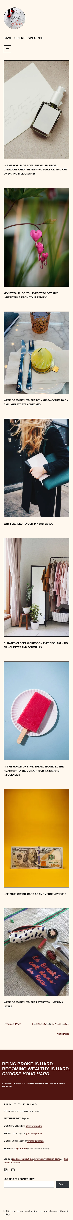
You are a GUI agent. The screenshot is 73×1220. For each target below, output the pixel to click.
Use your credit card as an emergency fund (35, 894)
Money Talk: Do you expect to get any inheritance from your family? (31, 295)
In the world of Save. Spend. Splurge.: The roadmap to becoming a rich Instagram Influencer (34, 770)
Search (62, 1184)
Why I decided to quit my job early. (28, 523)
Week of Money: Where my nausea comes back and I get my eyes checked (36, 402)
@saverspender (34, 1126)
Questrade (21, 1148)
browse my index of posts (47, 1159)
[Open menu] (7, 49)
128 (59, 1024)
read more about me (22, 1159)
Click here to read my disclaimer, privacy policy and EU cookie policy (36, 1213)
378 (66, 1024)
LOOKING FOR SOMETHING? (19, 1179)
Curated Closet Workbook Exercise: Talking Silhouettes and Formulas (36, 645)
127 (54, 1024)
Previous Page (12, 1024)
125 (43, 1024)
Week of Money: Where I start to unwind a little (33, 1004)
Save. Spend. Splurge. (24, 38)
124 (38, 1024)
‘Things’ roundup (35, 1141)
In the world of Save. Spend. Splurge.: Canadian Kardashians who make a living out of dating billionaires (36, 169)
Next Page (63, 1033)
